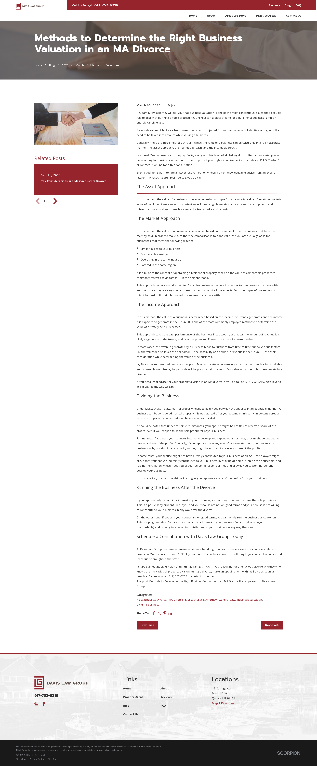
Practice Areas (133, 697)
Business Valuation (249, 599)
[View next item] (55, 201)
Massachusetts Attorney (201, 599)
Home (127, 688)
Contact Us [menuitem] (293, 15)
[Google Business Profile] (36, 704)
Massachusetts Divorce (151, 599)
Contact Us (130, 714)
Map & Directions (223, 703)
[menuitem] (21, 759)
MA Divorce (176, 599)
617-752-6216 (106, 5)
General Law (227, 599)
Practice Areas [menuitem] (266, 15)
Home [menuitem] (193, 15)
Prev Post (147, 625)
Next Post (271, 625)
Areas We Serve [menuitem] (235, 15)
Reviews (274, 5)
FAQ (298, 5)
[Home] (30, 6)
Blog (288, 5)
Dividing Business (148, 604)
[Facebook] (44, 704)
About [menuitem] (211, 15)
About (164, 688)
